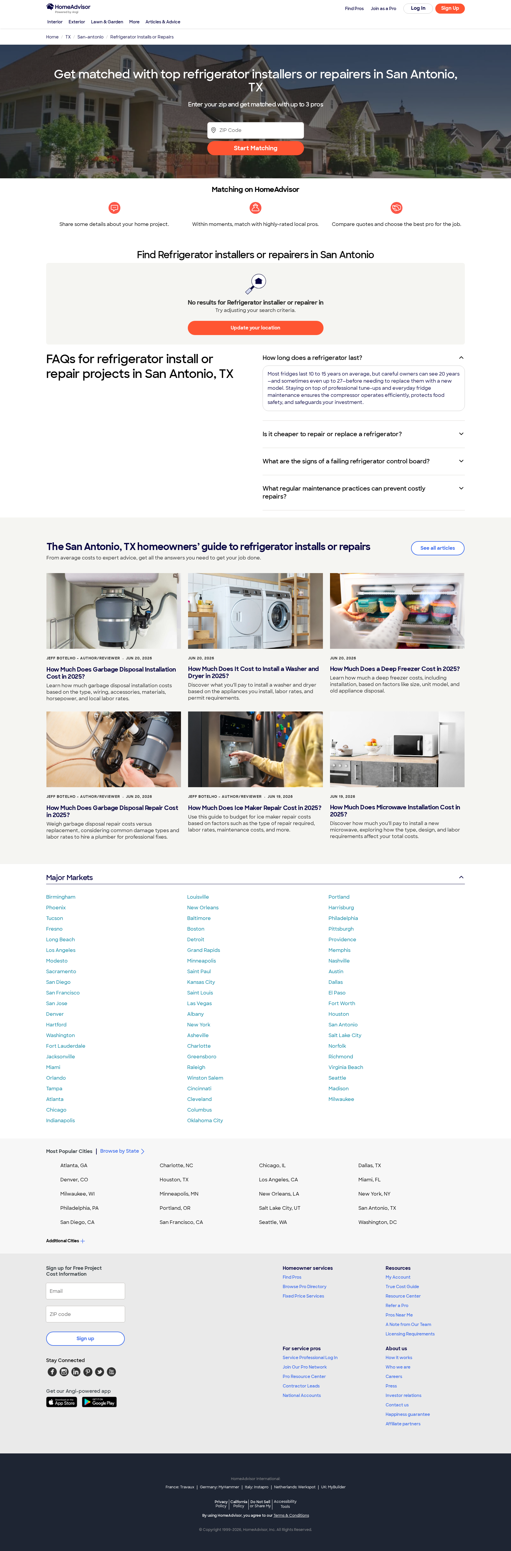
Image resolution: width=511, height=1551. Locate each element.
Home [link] (52, 37)
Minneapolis (201, 961)
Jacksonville (60, 1057)
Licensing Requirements (410, 1334)
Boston (195, 929)
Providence (342, 940)
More (134, 22)
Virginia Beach (346, 1067)
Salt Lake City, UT (279, 1208)
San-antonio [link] (90, 37)
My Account (398, 1277)
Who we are (398, 1367)
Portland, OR (175, 1208)
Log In (418, 8)
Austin (336, 971)
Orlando (56, 1078)
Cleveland (199, 1099)
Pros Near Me (399, 1315)
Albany (195, 1014)
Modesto (57, 961)
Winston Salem (205, 1078)
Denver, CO (74, 1180)
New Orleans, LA (279, 1194)
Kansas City (201, 982)
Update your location (255, 328)
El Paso (337, 993)
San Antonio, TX (377, 1208)
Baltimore (199, 918)
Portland (339, 897)
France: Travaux (180, 1487)
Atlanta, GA (74, 1165)
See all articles (438, 548)
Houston (339, 1014)
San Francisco (63, 993)
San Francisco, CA (181, 1222)
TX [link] (68, 37)
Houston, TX (174, 1180)
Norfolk (337, 1046)
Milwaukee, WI (77, 1194)
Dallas (336, 982)
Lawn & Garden (107, 22)
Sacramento (61, 971)
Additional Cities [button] (62, 1240)
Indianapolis (60, 1120)
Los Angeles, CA (278, 1180)
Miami (53, 1067)
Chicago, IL (272, 1165)
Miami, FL (369, 1180)
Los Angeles (60, 950)
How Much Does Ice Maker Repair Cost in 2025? (254, 807)
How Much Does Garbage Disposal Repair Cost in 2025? (112, 811)
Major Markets (69, 877)
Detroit (195, 940)
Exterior (77, 22)
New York (198, 1025)
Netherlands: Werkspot (295, 1487)
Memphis (339, 950)
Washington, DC (377, 1222)
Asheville (198, 1035)
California (238, 1504)
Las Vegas (199, 1003)
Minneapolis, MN (179, 1194)
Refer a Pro (397, 1305)
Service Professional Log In (310, 1357)
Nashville (339, 961)
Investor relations (403, 1395)
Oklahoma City (205, 1120)
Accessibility (285, 1504)
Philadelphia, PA (79, 1208)
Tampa (54, 1089)
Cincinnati (199, 1089)
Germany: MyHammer (219, 1487)
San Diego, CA (77, 1222)
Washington (60, 1035)
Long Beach (60, 940)
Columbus (199, 1110)
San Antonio (343, 1025)
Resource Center (403, 1296)
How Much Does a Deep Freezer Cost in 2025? (395, 668)
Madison (339, 1089)
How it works (399, 1357)
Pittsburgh (341, 929)
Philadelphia (343, 918)
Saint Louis (200, 993)
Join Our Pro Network (305, 1367)
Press (391, 1386)
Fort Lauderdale (65, 1046)
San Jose (56, 1003)
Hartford (56, 1025)
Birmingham (60, 897)
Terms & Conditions (291, 1515)
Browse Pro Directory (304, 1286)
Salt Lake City (345, 1035)
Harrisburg (341, 908)
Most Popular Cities (69, 1151)
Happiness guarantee (408, 1414)
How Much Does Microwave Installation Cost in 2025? (395, 811)
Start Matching (255, 148)
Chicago (56, 1110)
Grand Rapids (203, 950)
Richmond (341, 1057)
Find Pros (292, 1277)
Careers (394, 1376)
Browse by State (119, 1151)
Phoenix (56, 908)
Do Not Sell (260, 1504)
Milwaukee (341, 1099)
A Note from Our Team (408, 1324)
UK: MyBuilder (333, 1487)
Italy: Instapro (257, 1487)
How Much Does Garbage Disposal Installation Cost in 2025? (111, 673)
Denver (55, 1014)
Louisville (198, 897)
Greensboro (201, 1057)
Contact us (397, 1405)
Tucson (54, 918)
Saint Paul (199, 971)
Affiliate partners (403, 1424)
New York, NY (374, 1194)
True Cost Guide (402, 1286)
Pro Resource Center (304, 1376)
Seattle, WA (273, 1222)
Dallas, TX (369, 1165)
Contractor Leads (301, 1386)
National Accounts (302, 1395)
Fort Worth (342, 1003)
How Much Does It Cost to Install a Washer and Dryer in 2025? (253, 672)
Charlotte (199, 1046)
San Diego (58, 982)
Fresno (54, 929)
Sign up (85, 1338)
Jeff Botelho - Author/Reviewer (83, 658)
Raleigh (196, 1067)
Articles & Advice (162, 22)
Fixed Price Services (303, 1296)
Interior (55, 22)
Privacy (221, 1504)
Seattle (337, 1078)
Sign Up (450, 8)
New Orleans (203, 908)
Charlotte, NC (176, 1165)
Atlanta (55, 1099)
